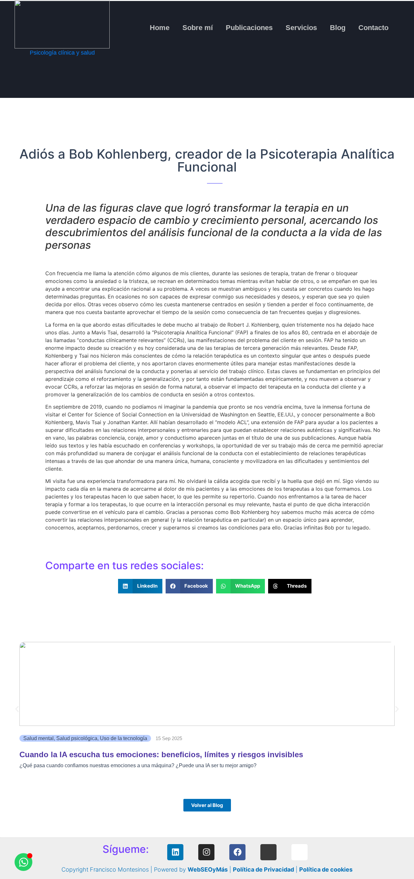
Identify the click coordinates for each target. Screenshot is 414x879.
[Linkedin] (175, 852)
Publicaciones (249, 28)
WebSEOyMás (208, 869)
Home (159, 28)
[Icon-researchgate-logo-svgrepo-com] (268, 852)
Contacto (373, 28)
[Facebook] (237, 852)
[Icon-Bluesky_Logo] (299, 852)
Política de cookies (326, 869)
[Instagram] (206, 852)
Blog (337, 28)
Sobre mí (197, 28)
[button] (140, 586)
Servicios (301, 28)
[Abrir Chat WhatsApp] (23, 862)
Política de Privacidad (263, 869)
